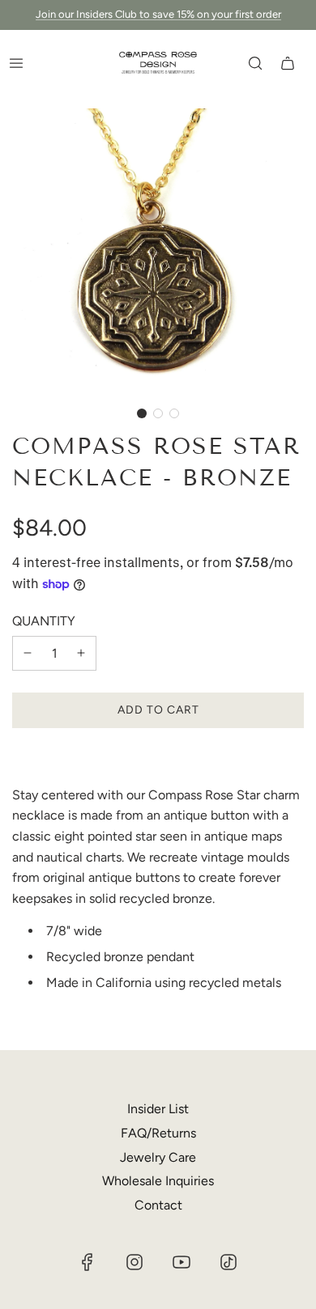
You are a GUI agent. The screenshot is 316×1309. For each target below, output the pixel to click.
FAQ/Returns (158, 1133)
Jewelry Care (158, 1157)
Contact (158, 1205)
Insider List (158, 1108)
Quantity (43, 621)
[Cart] (287, 63)
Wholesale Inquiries (158, 1180)
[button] (142, 413)
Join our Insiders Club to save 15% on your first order (158, 14)
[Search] (255, 63)
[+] (81, 654)
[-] (27, 654)
